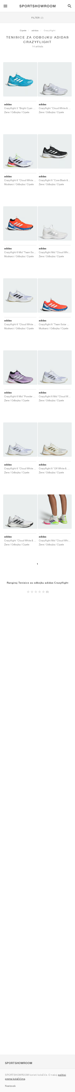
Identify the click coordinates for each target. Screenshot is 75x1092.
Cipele (23, 30)
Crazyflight (49, 30)
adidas (35, 30)
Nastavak (10, 1085)
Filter (37, 17)
